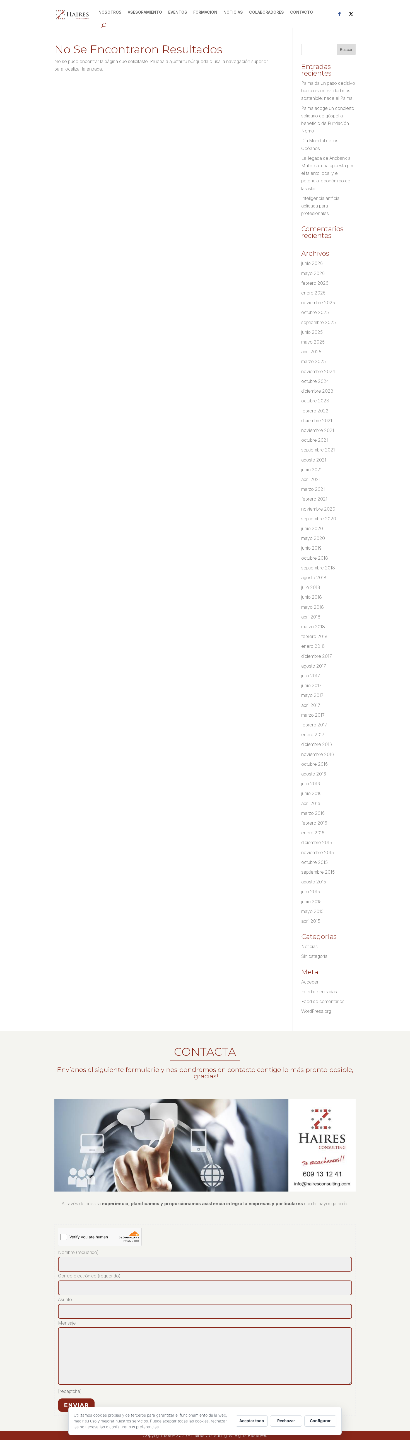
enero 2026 (313, 293)
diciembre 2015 (316, 842)
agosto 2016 (313, 774)
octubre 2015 (314, 862)
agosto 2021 (313, 460)
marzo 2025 (313, 361)
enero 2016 (312, 832)
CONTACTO (301, 12)
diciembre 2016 (316, 744)
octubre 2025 (315, 312)
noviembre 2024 (318, 371)
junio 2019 (311, 548)
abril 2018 (310, 617)
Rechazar (286, 1420)
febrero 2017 (314, 725)
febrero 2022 (315, 411)
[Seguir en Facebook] (339, 13)
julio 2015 (310, 891)
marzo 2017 (313, 715)
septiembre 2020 (318, 518)
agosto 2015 (313, 882)
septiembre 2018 (318, 568)
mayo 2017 (312, 695)
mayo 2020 (313, 538)
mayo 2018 (312, 607)
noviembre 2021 (317, 430)
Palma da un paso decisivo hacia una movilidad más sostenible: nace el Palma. (328, 90)
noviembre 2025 (318, 302)
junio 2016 (311, 793)
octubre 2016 (314, 764)
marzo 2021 (313, 489)
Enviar (76, 1405)
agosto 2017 (313, 666)
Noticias (309, 946)
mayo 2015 (312, 911)
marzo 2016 (313, 813)
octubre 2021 (314, 440)
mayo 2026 (313, 273)
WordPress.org (316, 1011)
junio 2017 (311, 685)
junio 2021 (311, 469)
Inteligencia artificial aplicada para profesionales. (320, 205)
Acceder (310, 982)
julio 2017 (310, 675)
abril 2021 (310, 479)
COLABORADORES (266, 12)
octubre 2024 (315, 381)
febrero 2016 (314, 823)
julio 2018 (310, 587)
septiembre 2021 (318, 450)
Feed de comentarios (322, 1001)
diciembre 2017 (316, 656)
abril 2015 (310, 921)
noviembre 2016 (317, 754)
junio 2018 (311, 597)
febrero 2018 (314, 636)
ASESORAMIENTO (145, 12)
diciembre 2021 (316, 420)
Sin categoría (314, 956)
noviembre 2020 (318, 509)
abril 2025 (311, 351)
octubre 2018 (314, 558)
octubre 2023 (315, 401)
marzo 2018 (313, 626)
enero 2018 (313, 646)
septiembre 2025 (318, 322)
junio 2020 (312, 528)
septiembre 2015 (318, 872)
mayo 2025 (313, 342)
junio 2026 (312, 263)
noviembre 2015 (317, 852)
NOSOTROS (110, 12)
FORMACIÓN (205, 12)
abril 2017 (310, 705)
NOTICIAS (233, 12)
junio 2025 (312, 332)
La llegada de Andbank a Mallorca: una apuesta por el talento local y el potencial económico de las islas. (327, 173)
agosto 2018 (313, 577)
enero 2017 (312, 734)
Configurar (320, 1420)
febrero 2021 (314, 499)
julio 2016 (310, 783)
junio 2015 (311, 901)
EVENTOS (177, 12)
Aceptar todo (251, 1420)
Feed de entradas (319, 991)
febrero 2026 (314, 283)
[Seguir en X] (351, 13)
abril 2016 (310, 803)
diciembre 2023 (317, 391)
